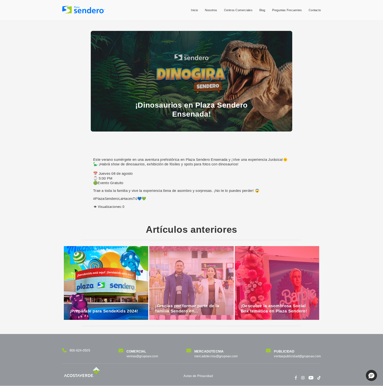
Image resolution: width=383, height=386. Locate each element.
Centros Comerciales (238, 10)
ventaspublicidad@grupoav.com (297, 356)
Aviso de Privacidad (198, 376)
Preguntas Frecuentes (287, 10)
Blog (262, 10)
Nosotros (211, 10)
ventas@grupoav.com (142, 356)
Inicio (194, 10)
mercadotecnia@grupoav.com (216, 356)
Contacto (315, 10)
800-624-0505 (80, 350)
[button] (371, 375)
